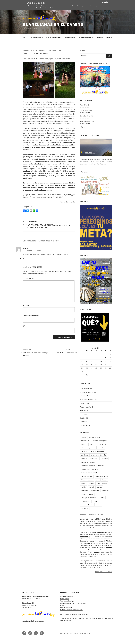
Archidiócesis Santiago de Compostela (73, 603)
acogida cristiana (94, 437)
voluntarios (85, 508)
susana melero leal (87, 505)
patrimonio (84, 490)
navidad (83, 487)
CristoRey (104, 458)
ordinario (91, 487)
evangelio (95, 469)
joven (97, 480)
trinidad (98, 505)
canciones (84, 455)
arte (106, 444)
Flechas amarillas (85, 407)
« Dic (86, 375)
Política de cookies (55, 8)
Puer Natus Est (85, 105)
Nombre (26, 305)
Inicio (24, 37)
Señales (100, 37)
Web (24, 326)
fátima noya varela (87, 480)
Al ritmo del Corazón (86, 37)
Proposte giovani (66, 607)
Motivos (109, 37)
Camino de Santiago (86, 396)
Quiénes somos (35, 37)
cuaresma (84, 462)
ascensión (101, 448)
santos (102, 498)
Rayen (25, 248)
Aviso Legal (26, 621)
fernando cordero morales (89, 473)
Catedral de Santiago (67, 601)
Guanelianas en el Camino (53, 24)
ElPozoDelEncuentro (88, 466)
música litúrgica (102, 483)
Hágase (82, 127)
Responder (27, 259)
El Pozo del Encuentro (53, 37)
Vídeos (82, 422)
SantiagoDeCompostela (89, 498)
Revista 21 (63, 605)
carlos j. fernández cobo (98, 455)
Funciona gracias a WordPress (80, 633)
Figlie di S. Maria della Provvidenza (71, 610)
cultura (47, 225)
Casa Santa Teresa (66, 596)
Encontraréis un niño (86, 116)
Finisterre (103, 164)
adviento (84, 444)
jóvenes (104, 480)
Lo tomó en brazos (86, 110)
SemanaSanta (85, 501)
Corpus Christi (93, 458)
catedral (84, 458)
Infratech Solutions (81, 614)
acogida (83, 437)
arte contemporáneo (47, 224)
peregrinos (42, 227)
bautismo (84, 451)
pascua (99, 487)
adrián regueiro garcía (100, 441)
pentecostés (95, 490)
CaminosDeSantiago (34, 225)
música (91, 483)
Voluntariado (84, 425)
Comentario (28, 278)
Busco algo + (64, 599)
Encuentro (83, 403)
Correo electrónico (31, 316)
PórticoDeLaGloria (87, 494)
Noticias (83, 414)
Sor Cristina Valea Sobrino (49, 50)
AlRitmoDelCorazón (96, 444)
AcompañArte (70, 37)
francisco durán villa (101, 476)
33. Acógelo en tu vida (87, 121)
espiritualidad (58, 225)
